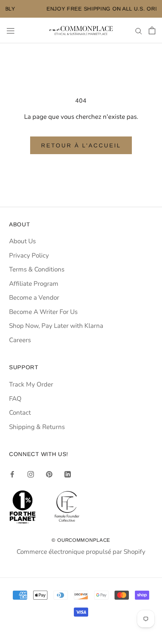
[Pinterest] (49, 474)
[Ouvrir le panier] (152, 30)
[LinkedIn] (67, 474)
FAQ (15, 398)
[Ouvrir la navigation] (10, 30)
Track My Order (31, 384)
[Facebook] (12, 474)
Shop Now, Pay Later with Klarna (56, 325)
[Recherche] (138, 30)
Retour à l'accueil (81, 145)
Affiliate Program (33, 283)
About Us (22, 241)
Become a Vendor (34, 297)
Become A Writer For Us (43, 312)
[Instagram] (31, 474)
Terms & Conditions (36, 269)
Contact (20, 412)
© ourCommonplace (81, 540)
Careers (20, 340)
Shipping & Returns (37, 427)
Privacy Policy (29, 255)
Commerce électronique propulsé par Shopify (81, 551)
